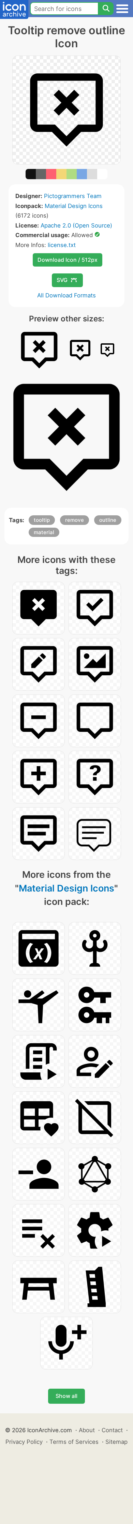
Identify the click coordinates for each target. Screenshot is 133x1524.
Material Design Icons (74, 205)
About (87, 1430)
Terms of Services (74, 1441)
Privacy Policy (24, 1441)
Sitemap (116, 1441)
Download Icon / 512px (68, 259)
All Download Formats (66, 295)
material (44, 532)
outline (107, 520)
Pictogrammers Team (73, 196)
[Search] (106, 8)
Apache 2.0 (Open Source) (76, 225)
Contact (112, 1430)
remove (74, 520)
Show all (66, 1395)
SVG (62, 279)
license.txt (62, 245)
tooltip (42, 520)
